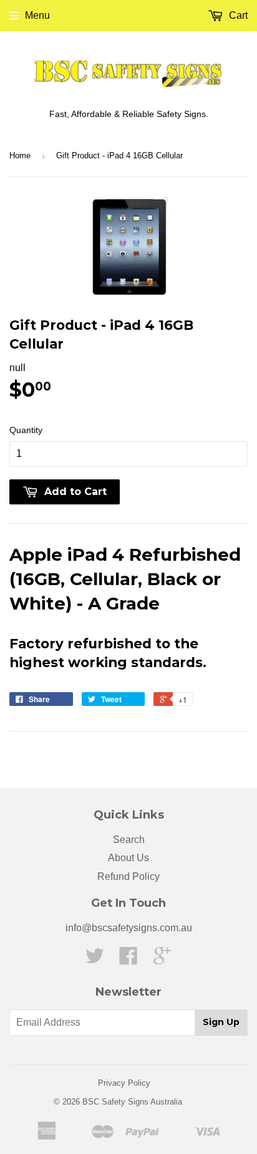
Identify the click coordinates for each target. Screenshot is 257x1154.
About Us (128, 857)
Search (129, 839)
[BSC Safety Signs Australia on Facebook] (128, 959)
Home (20, 155)
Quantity (25, 430)
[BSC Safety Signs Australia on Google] (162, 959)
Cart (237, 15)
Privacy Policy (124, 1083)
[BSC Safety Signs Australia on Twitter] (94, 959)
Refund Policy (128, 876)
